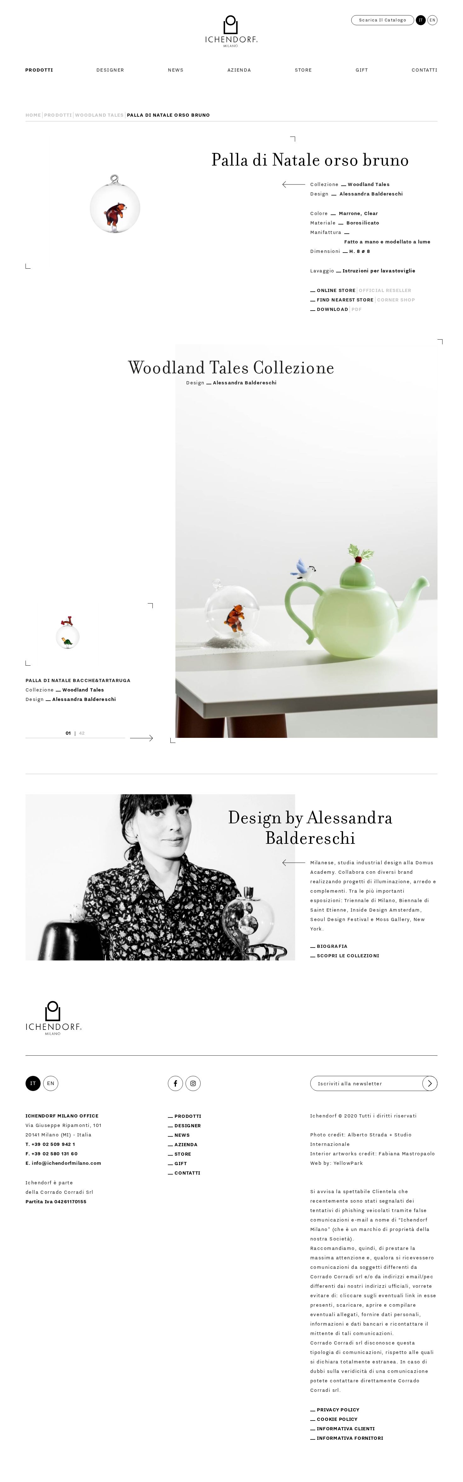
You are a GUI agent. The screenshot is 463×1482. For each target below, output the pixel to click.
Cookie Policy (337, 1419)
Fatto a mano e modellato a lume (387, 242)
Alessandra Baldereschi (371, 194)
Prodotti (39, 70)
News (176, 70)
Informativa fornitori (350, 1438)
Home (33, 115)
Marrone (350, 213)
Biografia (332, 946)
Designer (110, 70)
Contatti (425, 70)
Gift (362, 70)
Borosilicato (362, 223)
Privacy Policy (338, 1410)
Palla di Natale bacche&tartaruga (78, 680)
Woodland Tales (99, 115)
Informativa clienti (346, 1429)
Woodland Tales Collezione (231, 369)
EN (433, 20)
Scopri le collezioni (348, 956)
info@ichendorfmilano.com (66, 1163)
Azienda (239, 70)
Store (303, 70)
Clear (371, 213)
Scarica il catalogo (382, 20)
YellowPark (348, 1163)
